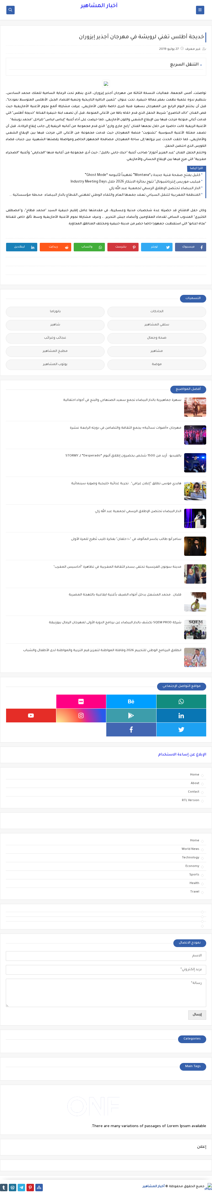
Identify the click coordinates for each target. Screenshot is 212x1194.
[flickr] (81, 701)
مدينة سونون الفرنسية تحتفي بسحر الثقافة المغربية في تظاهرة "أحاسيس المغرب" (117, 567)
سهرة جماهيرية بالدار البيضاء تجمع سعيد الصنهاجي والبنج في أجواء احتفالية (122, 400)
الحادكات (156, 312)
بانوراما (55, 312)
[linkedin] (181, 715)
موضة (157, 364)
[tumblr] (3, 1187)
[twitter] (181, 729)
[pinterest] (30, 1187)
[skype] (31, 701)
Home (194, 775)
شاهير (55, 325)
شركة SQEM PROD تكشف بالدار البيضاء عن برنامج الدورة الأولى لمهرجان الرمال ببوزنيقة (115, 623)
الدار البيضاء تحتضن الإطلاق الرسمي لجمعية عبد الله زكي (154, 189)
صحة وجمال (156, 338)
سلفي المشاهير (157, 325)
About (195, 783)
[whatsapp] (181, 701)
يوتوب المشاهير (55, 364)
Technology (190, 858)
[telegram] (21, 1187)
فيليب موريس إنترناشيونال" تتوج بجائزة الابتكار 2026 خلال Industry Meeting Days (135, 182)
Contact (193, 792)
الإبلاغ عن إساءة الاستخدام (182, 755)
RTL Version (190, 800)
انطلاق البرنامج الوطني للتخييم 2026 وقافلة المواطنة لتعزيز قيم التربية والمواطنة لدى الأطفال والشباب (102, 650)
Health (194, 883)
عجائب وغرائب (55, 338)
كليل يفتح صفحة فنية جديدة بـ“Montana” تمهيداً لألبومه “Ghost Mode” (142, 175)
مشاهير (157, 351)
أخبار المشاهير (99, 6)
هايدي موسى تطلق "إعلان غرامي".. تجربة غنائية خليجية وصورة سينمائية (126, 484)
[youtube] (31, 715)
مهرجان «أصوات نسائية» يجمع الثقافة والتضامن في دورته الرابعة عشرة (125, 428)
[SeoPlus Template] (208, 1186)
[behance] (131, 701)
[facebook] (131, 729)
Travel (194, 892)
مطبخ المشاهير (55, 351)
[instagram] (81, 715)
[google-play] (131, 715)
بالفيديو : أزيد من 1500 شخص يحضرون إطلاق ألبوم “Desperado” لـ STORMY (123, 456)
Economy (192, 866)
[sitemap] (39, 1187)
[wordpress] (12, 1187)
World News (190, 849)
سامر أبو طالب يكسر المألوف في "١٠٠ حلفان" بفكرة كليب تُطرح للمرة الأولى (126, 539)
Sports (194, 875)
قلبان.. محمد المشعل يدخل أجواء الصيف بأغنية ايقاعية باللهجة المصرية (125, 595)
